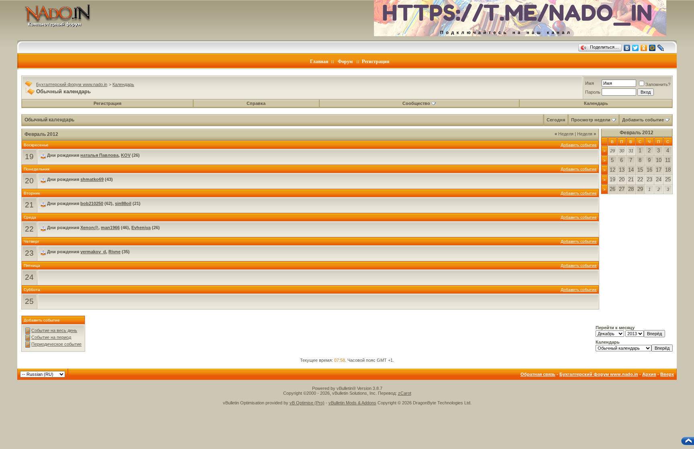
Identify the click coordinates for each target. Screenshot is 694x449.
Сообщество (416, 103)
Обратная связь (537, 374)
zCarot (404, 393)
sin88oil (123, 203)
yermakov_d (93, 251)
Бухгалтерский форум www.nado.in (71, 84)
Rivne (114, 251)
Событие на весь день (54, 330)
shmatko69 (92, 179)
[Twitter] (635, 48)
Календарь (123, 84)
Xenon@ (89, 227)
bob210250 (91, 203)
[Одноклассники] (644, 48)
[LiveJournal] (661, 48)
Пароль (592, 92)
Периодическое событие (56, 344)
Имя (589, 83)
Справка (256, 103)
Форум (345, 61)
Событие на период (51, 337)
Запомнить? (657, 84)
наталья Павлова (99, 155)
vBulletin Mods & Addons (352, 402)
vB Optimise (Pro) (307, 402)
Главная (319, 61)
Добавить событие (643, 119)
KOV (126, 155)
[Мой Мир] (652, 48)
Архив (649, 374)
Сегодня (556, 119)
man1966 (110, 227)
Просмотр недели (590, 119)
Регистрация (376, 61)
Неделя (564, 133)
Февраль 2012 (636, 132)
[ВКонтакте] (627, 48)
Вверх (667, 374)
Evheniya (141, 227)
